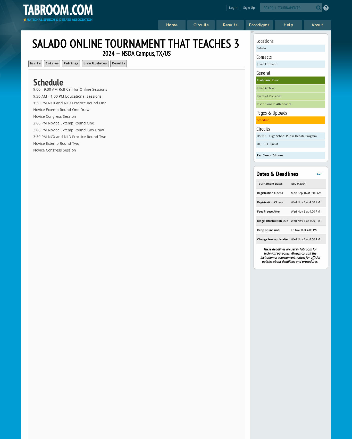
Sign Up (249, 7)
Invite (35, 63)
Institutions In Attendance (274, 104)
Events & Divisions (269, 96)
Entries (52, 63)
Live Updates (95, 63)
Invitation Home (268, 80)
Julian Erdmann (267, 64)
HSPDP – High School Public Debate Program (287, 136)
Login (233, 7)
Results (118, 63)
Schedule (263, 120)
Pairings (71, 63)
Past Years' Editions (270, 155)
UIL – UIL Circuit (267, 144)
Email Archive (266, 88)
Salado (261, 48)
